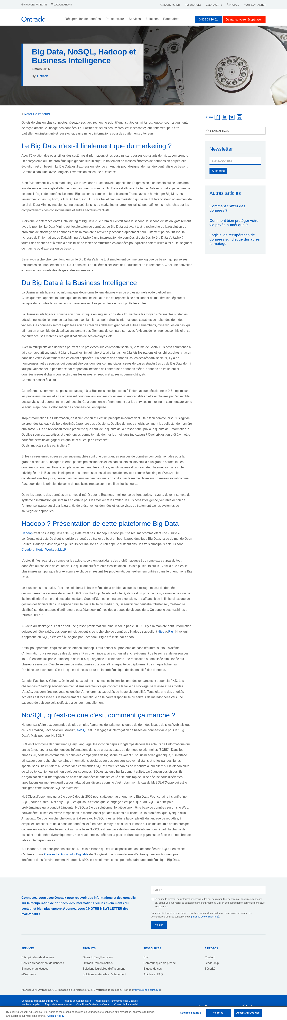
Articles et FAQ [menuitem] (153, 974)
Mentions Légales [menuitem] (30, 1004)
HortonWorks (45, 549)
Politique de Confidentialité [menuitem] (77, 1000)
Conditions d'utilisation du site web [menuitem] (39, 1000)
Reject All (218, 1012)
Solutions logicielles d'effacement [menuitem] (104, 968)
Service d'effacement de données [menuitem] (42, 963)
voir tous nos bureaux (146, 989)
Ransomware (114, 19)
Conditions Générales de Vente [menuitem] (93, 1004)
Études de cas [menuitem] (153, 968)
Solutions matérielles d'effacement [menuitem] (104, 974)
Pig (171, 631)
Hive (161, 631)
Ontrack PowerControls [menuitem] (98, 963)
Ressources (193, 5)
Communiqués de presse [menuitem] (160, 963)
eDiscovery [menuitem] (28, 974)
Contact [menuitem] (210, 957)
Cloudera (27, 549)
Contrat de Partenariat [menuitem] (126, 1004)
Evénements (214, 5)
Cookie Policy (55, 1015)
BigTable (82, 854)
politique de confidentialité (205, 916)
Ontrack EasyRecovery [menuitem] (98, 957)
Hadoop (27, 533)
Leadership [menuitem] (212, 963)
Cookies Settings (190, 1012)
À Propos (233, 5)
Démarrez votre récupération (244, 19)
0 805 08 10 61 (208, 19)
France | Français (35, 4)
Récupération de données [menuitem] (37, 957)
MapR (62, 549)
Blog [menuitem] (146, 957)
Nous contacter (255, 5)
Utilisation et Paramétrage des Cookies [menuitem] (117, 1000)
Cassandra (51, 854)
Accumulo (68, 854)
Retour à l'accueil (37, 114)
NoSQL (82, 730)
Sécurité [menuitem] (210, 968)
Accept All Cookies (247, 1012)
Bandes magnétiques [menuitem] (34, 968)
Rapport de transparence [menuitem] (58, 1004)
